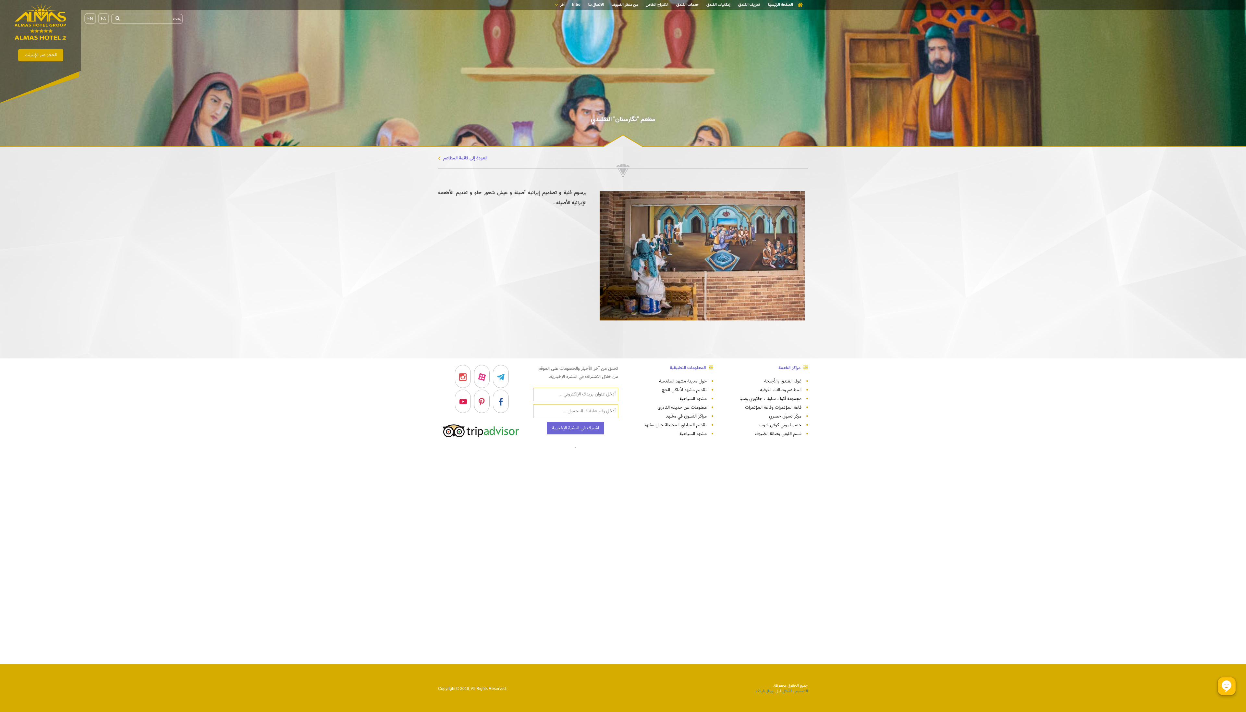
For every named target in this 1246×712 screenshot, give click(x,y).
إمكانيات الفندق (718, 5)
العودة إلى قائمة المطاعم (464, 158)
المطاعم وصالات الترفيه (780, 390)
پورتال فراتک (765, 691)
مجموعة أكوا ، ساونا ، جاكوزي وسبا (770, 399)
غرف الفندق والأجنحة (782, 381)
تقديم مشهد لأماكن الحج (684, 390)
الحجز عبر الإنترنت (41, 55)
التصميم (801, 691)
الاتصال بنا (596, 5)
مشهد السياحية (693, 399)
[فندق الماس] (41, 23)
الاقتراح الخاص (657, 5)
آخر (563, 5)
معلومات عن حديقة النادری (682, 407)
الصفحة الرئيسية (780, 5)
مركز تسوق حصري (785, 416)
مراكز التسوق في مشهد (686, 416)
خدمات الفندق (687, 5)
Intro (576, 5)
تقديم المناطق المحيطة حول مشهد (675, 425)
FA (103, 19)
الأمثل (787, 691)
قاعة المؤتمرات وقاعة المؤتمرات (773, 407)
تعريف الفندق (749, 5)
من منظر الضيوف (625, 5)
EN (90, 19)
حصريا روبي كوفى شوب (780, 425)
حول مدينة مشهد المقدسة (683, 381)
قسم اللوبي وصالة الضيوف (778, 434)
